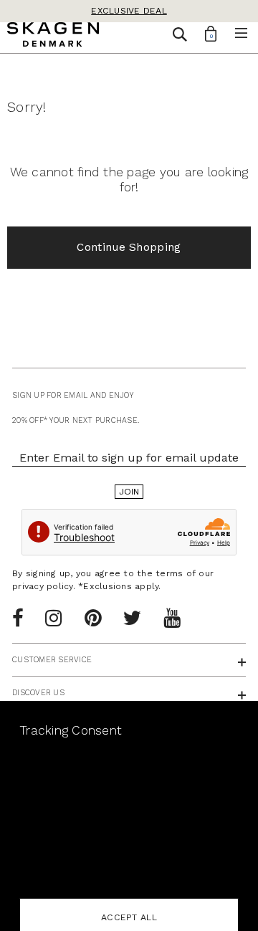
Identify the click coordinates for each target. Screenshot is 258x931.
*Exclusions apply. (119, 586)
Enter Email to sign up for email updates (128, 457)
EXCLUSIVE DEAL (129, 11)
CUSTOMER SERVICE (52, 659)
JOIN (129, 492)
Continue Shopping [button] (129, 247)
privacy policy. (43, 586)
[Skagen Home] (53, 37)
